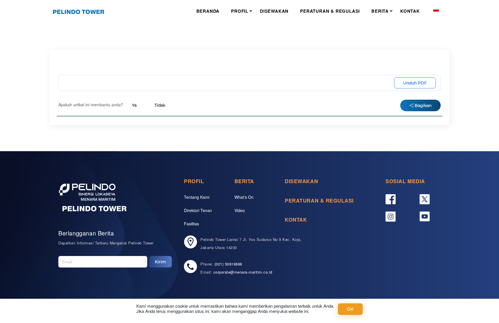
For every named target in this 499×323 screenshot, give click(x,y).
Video (239, 210)
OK (350, 309)
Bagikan (422, 105)
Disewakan (274, 11)
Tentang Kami (196, 197)
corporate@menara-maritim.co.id (242, 272)
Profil (239, 11)
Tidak (159, 105)
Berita (380, 11)
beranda (208, 11)
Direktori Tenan (198, 210)
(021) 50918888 (228, 264)
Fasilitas (191, 224)
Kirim (160, 261)
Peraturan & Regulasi (330, 11)
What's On (244, 197)
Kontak (410, 11)
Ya (134, 105)
